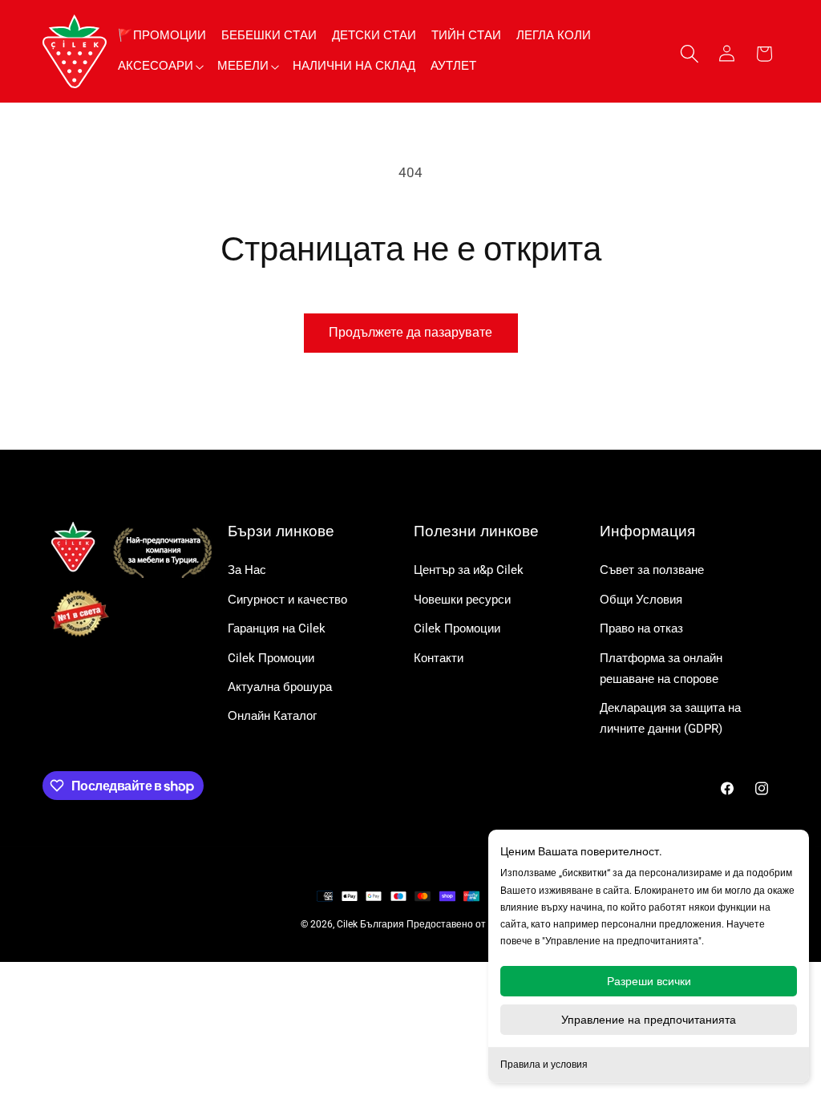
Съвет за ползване (652, 570)
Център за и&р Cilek (469, 570)
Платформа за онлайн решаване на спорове (661, 668)
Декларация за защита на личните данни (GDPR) (670, 718)
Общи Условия (641, 599)
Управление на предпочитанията (648, 1019)
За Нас (247, 570)
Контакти (438, 658)
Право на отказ (641, 628)
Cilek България (370, 924)
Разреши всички (649, 981)
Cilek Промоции (271, 658)
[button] (160, 66)
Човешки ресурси (462, 599)
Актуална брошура (280, 687)
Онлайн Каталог (272, 716)
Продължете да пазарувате (410, 332)
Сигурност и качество (287, 599)
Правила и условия (544, 1064)
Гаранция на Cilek (277, 628)
